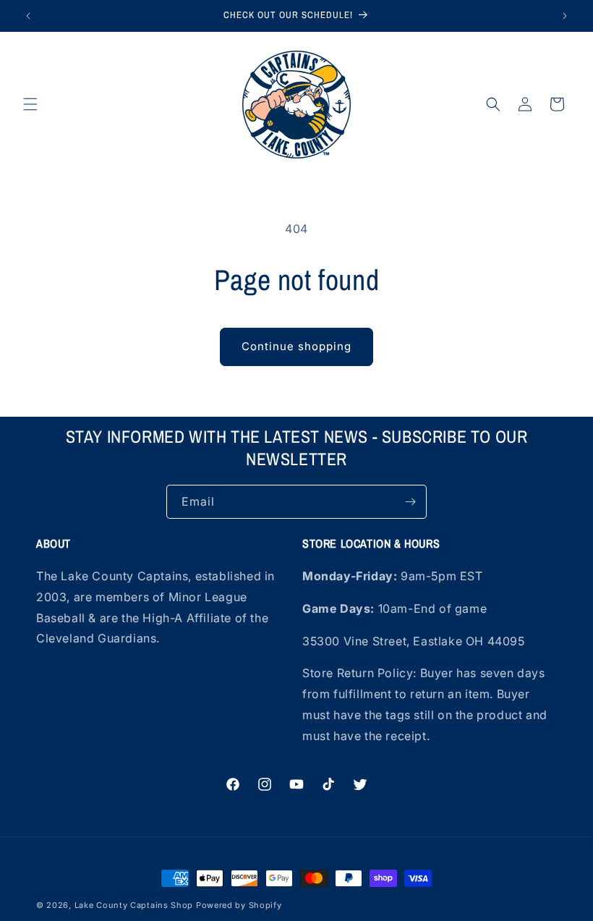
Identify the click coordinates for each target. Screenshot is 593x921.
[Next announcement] (565, 16)
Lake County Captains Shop (135, 905)
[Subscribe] (410, 502)
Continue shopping (296, 346)
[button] (30, 104)
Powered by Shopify (239, 905)
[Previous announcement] (28, 16)
